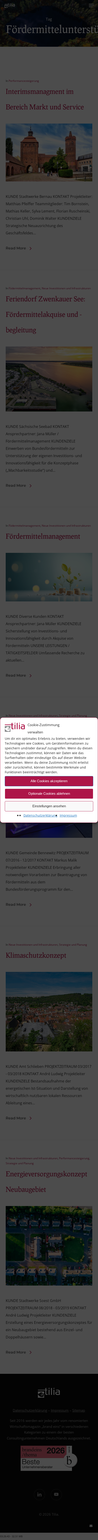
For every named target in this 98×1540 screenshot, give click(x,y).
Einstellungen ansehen (49, 806)
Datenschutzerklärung (40, 815)
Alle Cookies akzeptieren (49, 781)
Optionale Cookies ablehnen (49, 793)
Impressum (68, 815)
